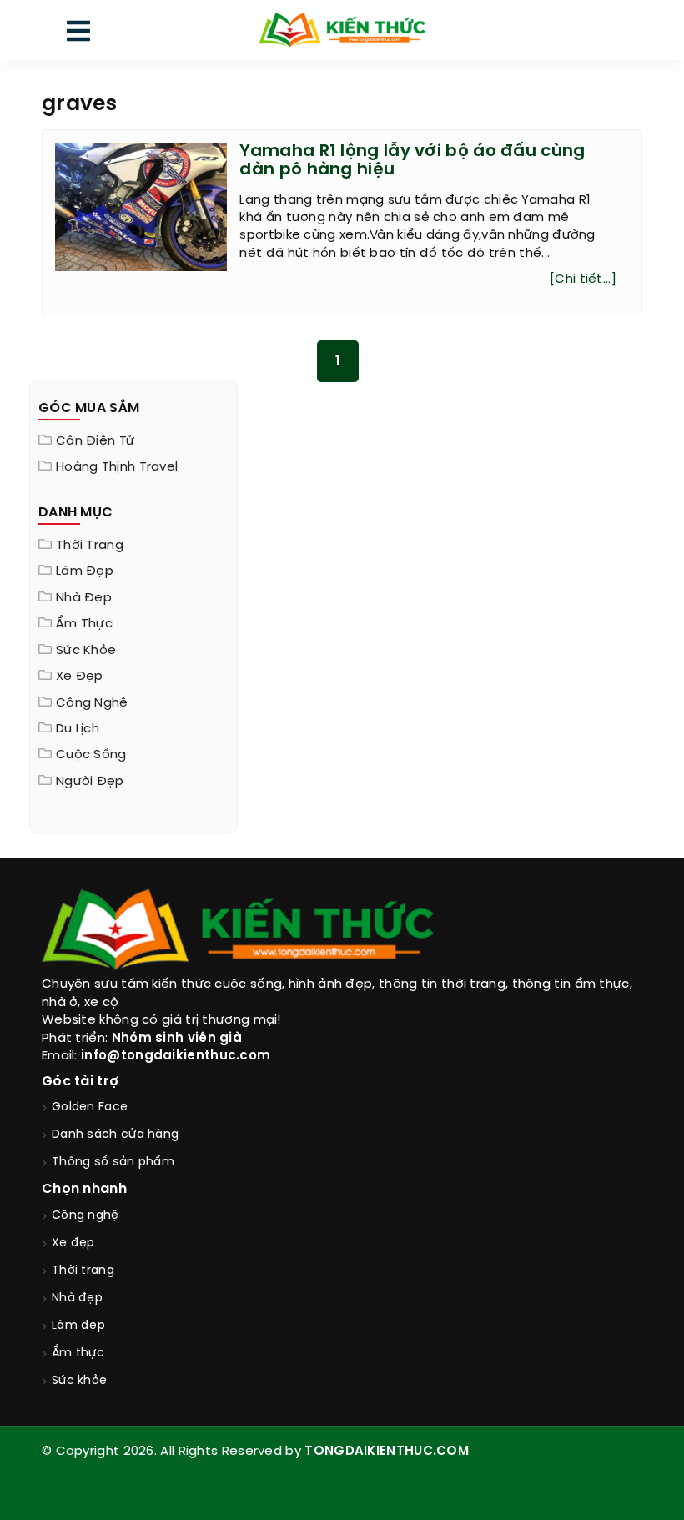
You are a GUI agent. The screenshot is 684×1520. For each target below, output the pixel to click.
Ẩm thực (84, 624)
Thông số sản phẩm (113, 1162)
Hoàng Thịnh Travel (117, 467)
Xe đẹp (79, 676)
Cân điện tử (95, 441)
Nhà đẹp (84, 598)
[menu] (78, 34)
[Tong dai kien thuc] (342, 30)
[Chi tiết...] (583, 279)
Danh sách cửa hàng (115, 1135)
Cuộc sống (91, 755)
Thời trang (89, 545)
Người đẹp (90, 781)
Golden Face (90, 1107)
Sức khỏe (86, 650)
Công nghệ (92, 703)
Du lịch (77, 729)
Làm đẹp (84, 571)
